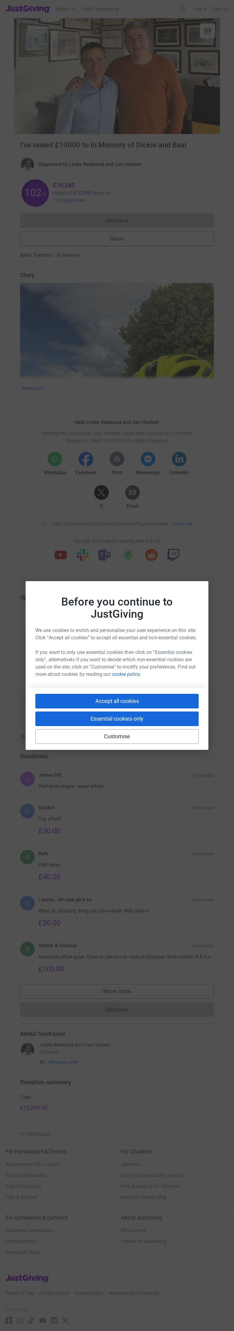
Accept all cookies (117, 701)
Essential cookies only (117, 718)
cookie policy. (126, 674)
